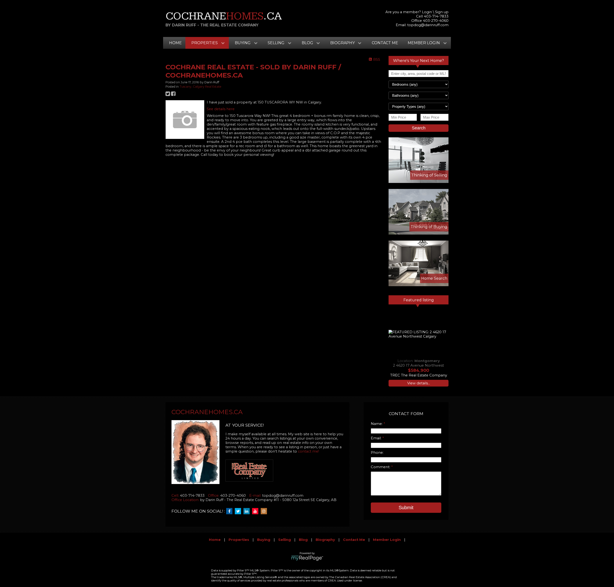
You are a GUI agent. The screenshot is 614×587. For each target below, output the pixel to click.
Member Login (387, 540)
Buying (263, 540)
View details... (418, 383)
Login (427, 12)
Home (175, 43)
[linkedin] (247, 511)
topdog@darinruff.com (428, 25)
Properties (239, 540)
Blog (303, 540)
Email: (376, 438)
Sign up (442, 12)
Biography (325, 540)
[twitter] (239, 511)
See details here (221, 109)
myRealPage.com (307, 558)
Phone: (377, 452)
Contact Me (385, 43)
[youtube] (256, 511)
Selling (284, 540)
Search (418, 128)
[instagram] (265, 511)
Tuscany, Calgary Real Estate (200, 86)
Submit (406, 507)
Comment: (381, 467)
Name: (377, 424)
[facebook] (230, 511)
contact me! (308, 451)
